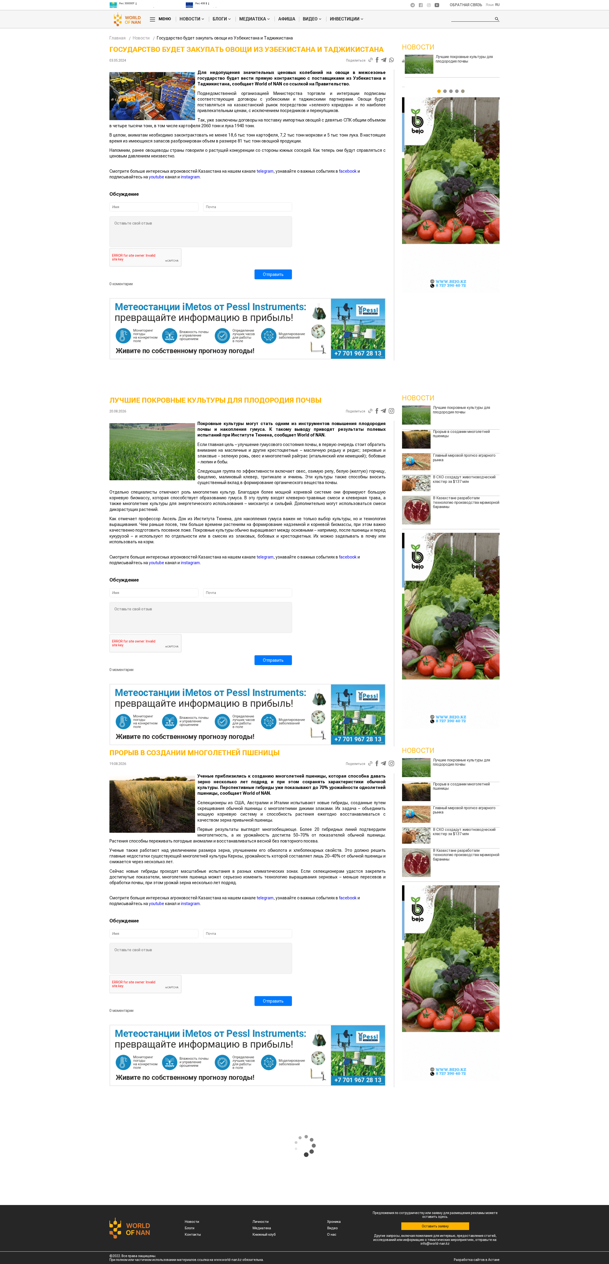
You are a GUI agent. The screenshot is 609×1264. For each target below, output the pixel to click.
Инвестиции (344, 19)
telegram (265, 171)
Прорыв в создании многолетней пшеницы (461, 433)
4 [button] (457, 91)
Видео (310, 19)
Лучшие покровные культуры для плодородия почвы (461, 409)
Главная (117, 37)
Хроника (334, 1222)
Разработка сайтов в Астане (477, 1260)
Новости (190, 19)
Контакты (193, 1234)
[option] (147, 5)
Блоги (220, 19)
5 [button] (463, 91)
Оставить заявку (435, 1226)
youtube (156, 176)
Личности (260, 1222)
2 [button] (445, 91)
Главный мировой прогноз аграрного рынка (464, 457)
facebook (348, 171)
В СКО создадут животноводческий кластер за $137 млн (464, 58)
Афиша (286, 18)
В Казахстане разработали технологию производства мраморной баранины (466, 502)
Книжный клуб (264, 1234)
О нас (331, 1234)
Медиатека (252, 19)
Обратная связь (466, 5)
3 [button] (451, 91)
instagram (190, 176)
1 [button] (439, 91)
